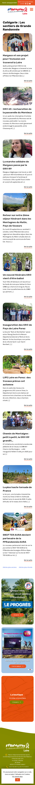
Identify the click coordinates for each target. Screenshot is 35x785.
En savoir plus (17, 776)
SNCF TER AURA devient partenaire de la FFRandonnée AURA (17, 538)
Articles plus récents (25, 567)
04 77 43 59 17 (13, 767)
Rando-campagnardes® (9, 2)
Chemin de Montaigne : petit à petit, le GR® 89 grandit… (16, 437)
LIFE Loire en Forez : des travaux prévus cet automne (17, 381)
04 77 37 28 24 (24, 767)
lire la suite (28, 81)
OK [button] (17, 780)
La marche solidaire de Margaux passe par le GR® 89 (16, 165)
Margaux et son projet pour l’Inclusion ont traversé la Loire (15, 59)
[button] (28, 620)
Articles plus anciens (10, 567)
